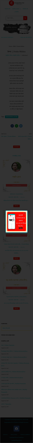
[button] (25, 213)
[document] (16, 221)
